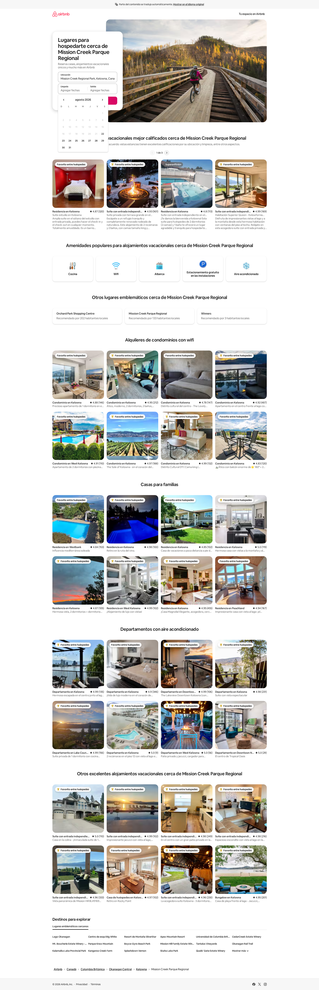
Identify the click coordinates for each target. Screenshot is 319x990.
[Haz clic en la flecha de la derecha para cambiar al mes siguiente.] (102, 100)
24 (69, 140)
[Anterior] (152, 152)
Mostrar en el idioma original (188, 4)
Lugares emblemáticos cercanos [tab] (70, 926)
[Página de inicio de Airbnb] (60, 14)
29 (102, 140)
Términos (96, 984)
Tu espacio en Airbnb (252, 14)
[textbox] (73, 90)
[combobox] (88, 79)
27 (89, 140)
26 (83, 140)
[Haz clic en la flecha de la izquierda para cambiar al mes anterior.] (64, 100)
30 (63, 147)
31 (70, 147)
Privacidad (81, 984)
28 (96, 140)
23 (63, 140)
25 (76, 140)
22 (102, 133)
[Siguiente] (166, 152)
